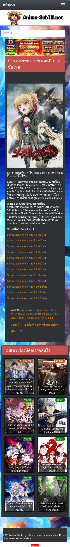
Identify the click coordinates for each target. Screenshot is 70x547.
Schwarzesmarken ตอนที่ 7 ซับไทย (26, 269)
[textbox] (33, 33)
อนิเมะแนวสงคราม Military (40, 314)
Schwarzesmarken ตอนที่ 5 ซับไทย (26, 257)
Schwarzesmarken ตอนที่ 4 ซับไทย (26, 252)
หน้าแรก (9, 4)
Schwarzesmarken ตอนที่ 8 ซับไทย (26, 275)
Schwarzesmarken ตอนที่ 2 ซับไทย (26, 240)
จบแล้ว (16, 325)
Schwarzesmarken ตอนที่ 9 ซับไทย (26, 280)
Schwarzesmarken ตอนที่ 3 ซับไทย (26, 246)
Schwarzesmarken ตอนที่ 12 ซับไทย (27, 298)
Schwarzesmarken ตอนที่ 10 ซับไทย (27, 286)
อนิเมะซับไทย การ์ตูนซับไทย (33, 310)
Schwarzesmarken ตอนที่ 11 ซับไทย (27, 292)
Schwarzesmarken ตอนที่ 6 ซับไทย (26, 263)
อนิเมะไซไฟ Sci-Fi (44, 317)
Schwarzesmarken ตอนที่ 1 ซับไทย (26, 234)
